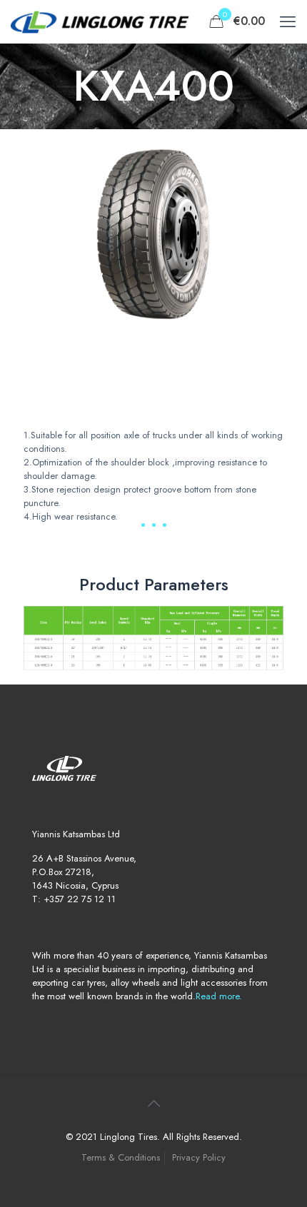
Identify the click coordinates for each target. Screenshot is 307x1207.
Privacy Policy (199, 1157)
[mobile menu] (288, 21)
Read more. (219, 996)
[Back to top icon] (153, 1104)
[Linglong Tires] (100, 21)
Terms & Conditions (120, 1157)
